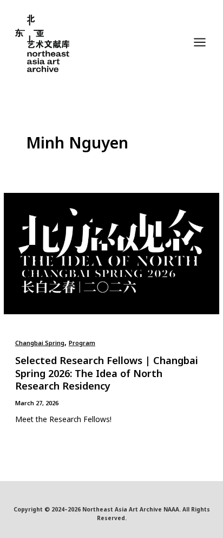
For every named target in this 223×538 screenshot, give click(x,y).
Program (82, 343)
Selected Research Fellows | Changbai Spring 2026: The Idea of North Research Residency (106, 373)
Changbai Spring (39, 343)
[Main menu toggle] (200, 42)
